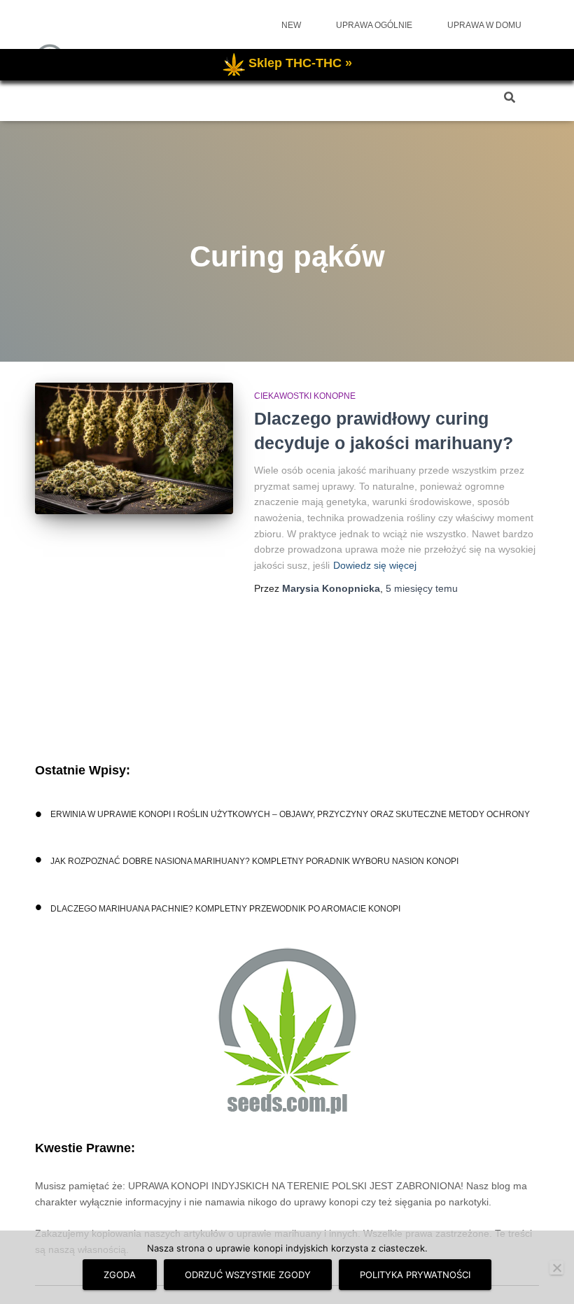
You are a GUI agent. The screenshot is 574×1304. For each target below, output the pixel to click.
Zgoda (120, 1274)
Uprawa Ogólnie (374, 25)
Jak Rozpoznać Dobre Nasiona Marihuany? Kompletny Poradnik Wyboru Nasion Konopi (254, 861)
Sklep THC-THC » (300, 63)
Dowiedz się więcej (374, 565)
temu (422, 588)
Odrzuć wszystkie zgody (248, 1274)
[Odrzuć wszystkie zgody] (557, 1268)
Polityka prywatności (415, 1274)
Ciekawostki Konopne (305, 396)
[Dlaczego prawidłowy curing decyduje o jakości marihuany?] (134, 448)
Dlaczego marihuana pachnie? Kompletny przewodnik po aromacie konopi (225, 909)
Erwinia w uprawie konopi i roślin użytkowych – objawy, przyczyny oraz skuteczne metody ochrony (290, 814)
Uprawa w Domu (484, 25)
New (291, 25)
